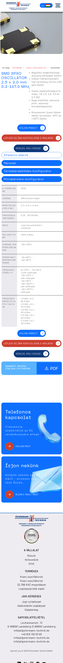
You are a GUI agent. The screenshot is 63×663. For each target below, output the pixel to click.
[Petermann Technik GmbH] (18, 6)
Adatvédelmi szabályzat (31, 605)
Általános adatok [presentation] (16, 155)
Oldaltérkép (31, 609)
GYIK (31, 563)
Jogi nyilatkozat (31, 601)
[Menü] (57, 5)
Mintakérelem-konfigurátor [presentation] (24, 179)
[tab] (32, 155)
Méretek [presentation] (10, 163)
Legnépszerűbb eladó (32, 588)
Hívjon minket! (28, 128)
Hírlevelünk (31, 559)
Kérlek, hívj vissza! (28, 148)
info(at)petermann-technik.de (32, 630)
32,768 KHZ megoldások (31, 584)
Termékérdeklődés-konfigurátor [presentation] (28, 171)
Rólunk (31, 555)
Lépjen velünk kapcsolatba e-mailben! (28, 138)
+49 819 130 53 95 (31, 634)
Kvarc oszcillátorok (31, 576)
